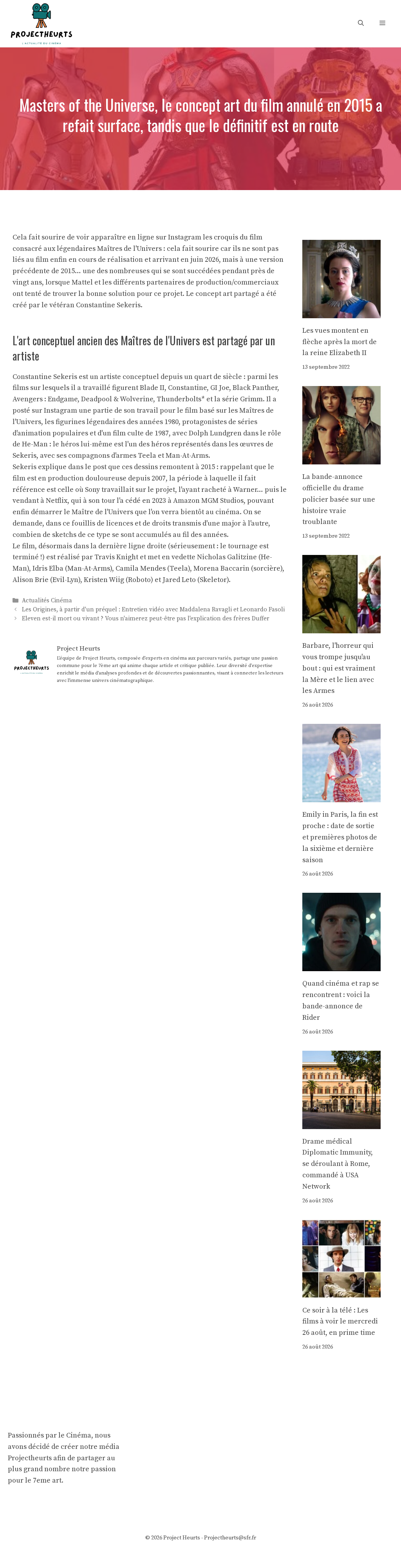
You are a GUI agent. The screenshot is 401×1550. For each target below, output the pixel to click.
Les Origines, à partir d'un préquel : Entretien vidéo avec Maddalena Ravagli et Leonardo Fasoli (153, 609)
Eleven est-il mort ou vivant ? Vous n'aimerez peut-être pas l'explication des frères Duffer (145, 618)
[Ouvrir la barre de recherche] (361, 23)
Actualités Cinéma (47, 600)
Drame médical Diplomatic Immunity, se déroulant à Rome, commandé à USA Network (337, 1164)
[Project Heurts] (41, 22)
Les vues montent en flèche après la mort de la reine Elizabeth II (339, 342)
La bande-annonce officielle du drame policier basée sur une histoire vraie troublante (338, 499)
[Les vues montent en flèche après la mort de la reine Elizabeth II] (341, 312)
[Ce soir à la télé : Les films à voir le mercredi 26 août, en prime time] (341, 1291)
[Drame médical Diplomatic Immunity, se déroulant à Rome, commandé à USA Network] (341, 1123)
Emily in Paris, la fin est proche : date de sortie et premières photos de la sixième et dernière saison (340, 837)
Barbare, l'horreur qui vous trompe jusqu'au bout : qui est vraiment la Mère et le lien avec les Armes (338, 668)
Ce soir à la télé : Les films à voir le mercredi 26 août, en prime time (340, 1322)
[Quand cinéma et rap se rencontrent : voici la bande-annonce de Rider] (341, 965)
